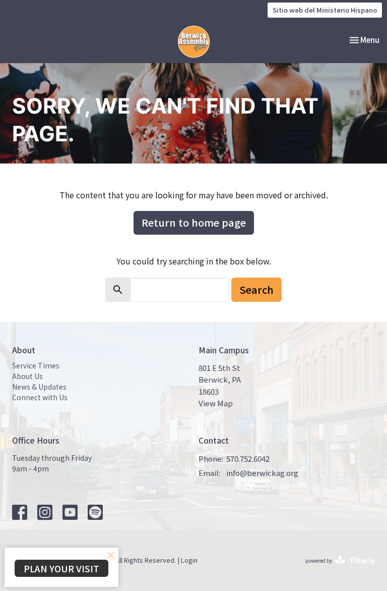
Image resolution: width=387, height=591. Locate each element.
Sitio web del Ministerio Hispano (325, 10)
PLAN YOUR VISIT (61, 568)
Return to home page (194, 222)
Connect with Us (40, 397)
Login (189, 560)
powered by (334, 569)
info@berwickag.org (262, 472)
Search (256, 289)
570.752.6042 (248, 458)
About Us (27, 376)
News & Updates (39, 387)
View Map (216, 403)
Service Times (35, 365)
